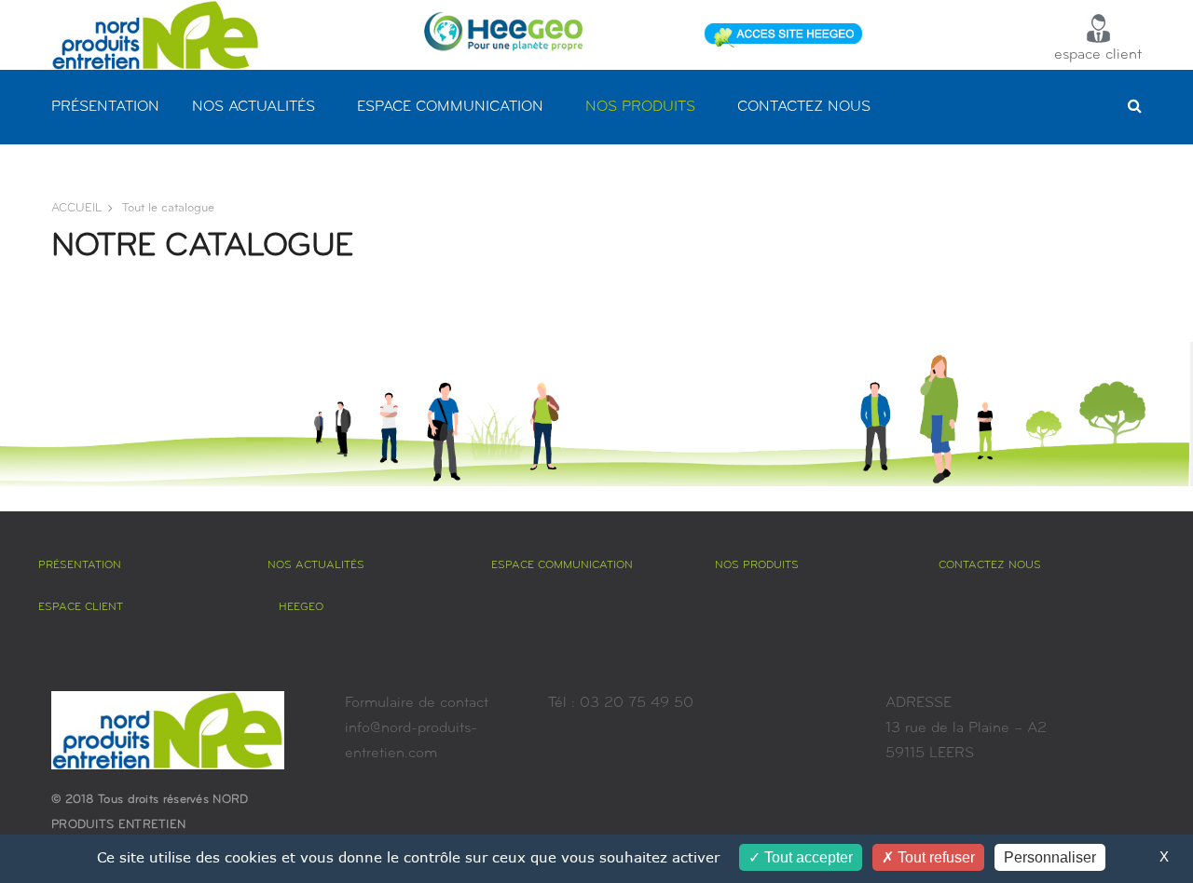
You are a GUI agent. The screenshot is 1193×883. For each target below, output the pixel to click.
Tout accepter (807, 857)
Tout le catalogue (168, 208)
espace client (1098, 55)
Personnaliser (1050, 857)
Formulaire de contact (416, 703)
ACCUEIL (76, 208)
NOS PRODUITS (640, 107)
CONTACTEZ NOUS (804, 107)
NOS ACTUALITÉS (253, 107)
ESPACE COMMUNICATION (450, 107)
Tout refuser (934, 857)
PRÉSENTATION (105, 107)
